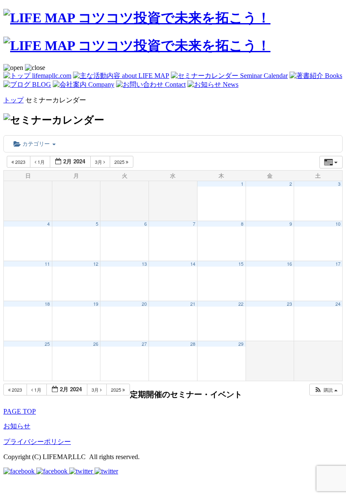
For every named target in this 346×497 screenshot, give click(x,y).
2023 (20, 161)
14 (192, 264)
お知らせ (16, 426)
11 (47, 264)
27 (144, 344)
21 (192, 304)
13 (144, 264)
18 (47, 304)
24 (338, 304)
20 (144, 304)
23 (289, 304)
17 (338, 264)
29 (240, 344)
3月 (99, 161)
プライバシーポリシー (37, 441)
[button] (326, 389)
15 (240, 264)
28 (192, 344)
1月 (41, 161)
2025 (120, 161)
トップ (13, 100)
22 (240, 304)
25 (47, 344)
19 (95, 304)
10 (338, 224)
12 (95, 264)
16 (289, 264)
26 (95, 344)
